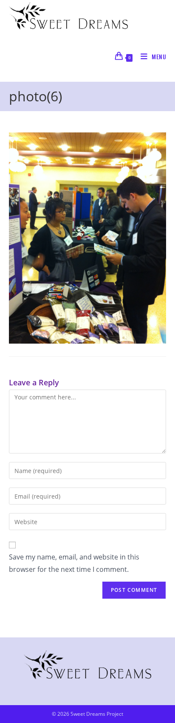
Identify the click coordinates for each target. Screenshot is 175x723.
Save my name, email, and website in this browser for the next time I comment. (74, 563)
